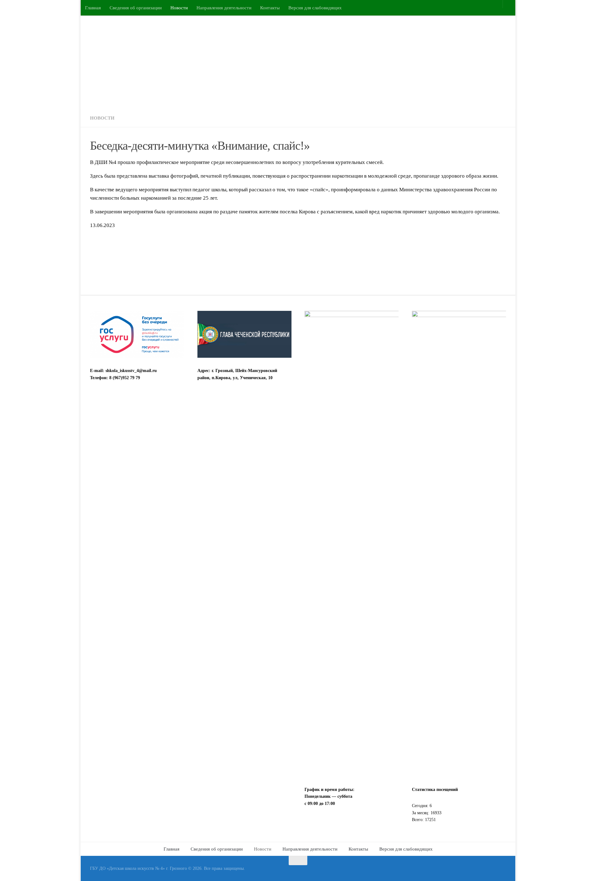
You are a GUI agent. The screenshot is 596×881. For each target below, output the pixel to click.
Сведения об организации (136, 7)
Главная (93, 7)
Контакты (270, 7)
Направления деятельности (223, 7)
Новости (179, 7)
